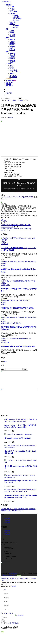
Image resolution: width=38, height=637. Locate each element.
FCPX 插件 (13, 22)
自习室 (9, 82)
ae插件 (3, 244)
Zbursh (12, 68)
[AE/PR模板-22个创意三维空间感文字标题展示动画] (18, 281)
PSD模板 (12, 34)
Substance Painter (15, 72)
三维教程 (12, 57)
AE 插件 (12, 6)
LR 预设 (15, 27)
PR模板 (12, 32)
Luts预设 (16, 25)
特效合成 (12, 55)
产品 (2, 221)
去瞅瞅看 (13, 586)
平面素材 (12, 41)
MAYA (12, 67)
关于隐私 (7, 522)
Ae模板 (3, 265)
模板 (7, 29)
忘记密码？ (15, 623)
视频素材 (12, 39)
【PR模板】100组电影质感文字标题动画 (17, 438)
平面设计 (12, 58)
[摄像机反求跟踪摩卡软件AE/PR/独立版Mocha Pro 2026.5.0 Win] (20, 477)
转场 (26, 509)
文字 (13, 511)
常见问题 (7, 520)
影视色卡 (9, 85)
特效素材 (12, 44)
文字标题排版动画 (15, 323)
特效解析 (12, 62)
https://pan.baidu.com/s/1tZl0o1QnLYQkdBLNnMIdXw (17, 197)
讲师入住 (7, 532)
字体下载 (12, 50)
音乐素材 (12, 43)
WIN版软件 (13, 75)
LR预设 (9, 511)
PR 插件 (12, 8)
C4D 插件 (12, 13)
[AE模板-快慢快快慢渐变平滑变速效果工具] (15, 300)
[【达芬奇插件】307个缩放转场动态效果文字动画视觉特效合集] (20, 447)
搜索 (20, 98)
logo (18, 511)
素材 (7, 38)
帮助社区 (11, 80)
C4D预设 (16, 20)
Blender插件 (13, 12)
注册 (9, 623)
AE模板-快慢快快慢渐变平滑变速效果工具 (17, 308)
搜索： (3, 369)
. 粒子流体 (16, 17)
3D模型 (12, 73)
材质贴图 (12, 46)
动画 (6, 244)
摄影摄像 (12, 60)
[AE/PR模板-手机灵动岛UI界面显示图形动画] (16, 338)
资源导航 (8, 84)
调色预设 (12, 24)
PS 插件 (12, 10)
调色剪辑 (12, 53)
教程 (7, 51)
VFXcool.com (13, 573)
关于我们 (7, 518)
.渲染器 (15, 15)
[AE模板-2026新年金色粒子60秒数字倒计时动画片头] (18, 261)
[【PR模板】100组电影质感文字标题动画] (18, 434)
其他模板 (12, 36)
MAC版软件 (13, 77)
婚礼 (5, 221)
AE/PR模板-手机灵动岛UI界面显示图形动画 (18, 346)
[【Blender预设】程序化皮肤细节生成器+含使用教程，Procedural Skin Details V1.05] (20, 491)
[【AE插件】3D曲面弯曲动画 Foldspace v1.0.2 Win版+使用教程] (19, 240)
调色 (23, 509)
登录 (5, 361)
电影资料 (12, 48)
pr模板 (7, 285)
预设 (33, 509)
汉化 (21, 511)
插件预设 (8, 5)
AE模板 (12, 31)
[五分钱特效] (6, 1)
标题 (5, 511)
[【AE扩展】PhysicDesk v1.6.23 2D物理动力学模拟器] (20, 462)
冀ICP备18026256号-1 (9, 575)
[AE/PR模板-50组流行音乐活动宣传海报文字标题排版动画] (19, 319)
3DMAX (12, 65)
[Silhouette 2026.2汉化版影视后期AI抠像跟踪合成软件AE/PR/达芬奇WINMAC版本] (20, 421)
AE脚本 (19, 509)
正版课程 (7, 534)
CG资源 (8, 64)
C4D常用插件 (17, 18)
